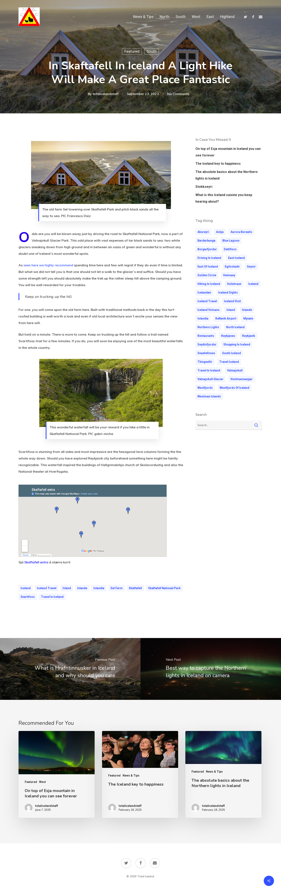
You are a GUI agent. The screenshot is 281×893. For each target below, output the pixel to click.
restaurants (205, 335)
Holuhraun (234, 284)
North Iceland (235, 327)
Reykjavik (248, 335)
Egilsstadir (232, 266)
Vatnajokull (235, 370)
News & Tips (131, 775)
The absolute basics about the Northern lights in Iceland (226, 175)
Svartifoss (28, 596)
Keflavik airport (225, 318)
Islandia (98, 588)
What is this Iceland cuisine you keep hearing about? (223, 198)
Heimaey (229, 275)
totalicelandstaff (105, 94)
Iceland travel (46, 588)
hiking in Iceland (208, 284)
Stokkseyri (203, 187)
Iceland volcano (208, 309)
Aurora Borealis (241, 232)
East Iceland (236, 258)
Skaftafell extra (36, 562)
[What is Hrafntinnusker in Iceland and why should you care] (70, 669)
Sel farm (116, 588)
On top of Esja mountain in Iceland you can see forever (228, 152)
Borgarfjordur (207, 249)
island (67, 588)
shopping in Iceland (236, 344)
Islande (82, 588)
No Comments (178, 94)
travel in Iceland (52, 596)
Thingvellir (204, 361)
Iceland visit (232, 301)
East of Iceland (207, 266)
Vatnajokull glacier (210, 379)
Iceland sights (228, 292)
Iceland (26, 588)
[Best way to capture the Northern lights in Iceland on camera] (210, 669)
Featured (131, 51)
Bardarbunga (206, 240)
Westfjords (205, 387)
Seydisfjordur (206, 344)
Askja (220, 232)
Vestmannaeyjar (241, 379)
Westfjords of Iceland (234, 387)
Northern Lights (208, 327)
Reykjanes (228, 335)
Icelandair (204, 292)
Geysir (251, 266)
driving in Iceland (209, 258)
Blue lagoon (230, 240)
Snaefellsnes (206, 353)
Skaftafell (135, 588)
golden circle (206, 275)
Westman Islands (209, 396)
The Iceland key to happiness (218, 164)
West (42, 782)
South (152, 51)
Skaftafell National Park (164, 588)
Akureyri (203, 232)
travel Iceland (229, 361)
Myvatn (248, 318)
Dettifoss (230, 249)
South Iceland (231, 353)
